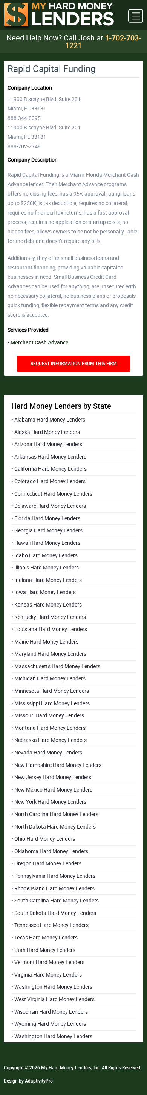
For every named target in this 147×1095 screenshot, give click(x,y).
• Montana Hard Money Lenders (48, 728)
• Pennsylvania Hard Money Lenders (53, 876)
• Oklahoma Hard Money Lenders (49, 851)
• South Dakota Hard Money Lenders (53, 913)
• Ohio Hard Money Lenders (43, 839)
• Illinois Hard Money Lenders (45, 568)
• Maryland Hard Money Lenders (48, 654)
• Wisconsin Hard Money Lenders (49, 1012)
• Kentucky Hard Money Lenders (48, 617)
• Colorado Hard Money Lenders (48, 481)
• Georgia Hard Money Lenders (47, 530)
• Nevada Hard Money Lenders (46, 753)
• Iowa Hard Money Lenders (43, 592)
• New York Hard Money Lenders (48, 802)
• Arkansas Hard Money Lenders (48, 457)
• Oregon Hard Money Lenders (46, 863)
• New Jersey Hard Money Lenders (51, 777)
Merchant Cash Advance (40, 342)
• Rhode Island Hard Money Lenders (53, 888)
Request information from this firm (74, 363)
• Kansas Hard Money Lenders (46, 605)
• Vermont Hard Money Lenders (47, 962)
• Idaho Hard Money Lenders (44, 555)
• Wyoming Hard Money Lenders (48, 1024)
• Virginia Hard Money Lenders (46, 975)
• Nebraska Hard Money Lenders (49, 740)
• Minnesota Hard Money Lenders (50, 691)
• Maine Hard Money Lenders (44, 642)
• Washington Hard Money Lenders (51, 987)
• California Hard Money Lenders (49, 469)
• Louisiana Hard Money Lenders (49, 629)
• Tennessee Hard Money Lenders (50, 925)
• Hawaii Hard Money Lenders (45, 543)
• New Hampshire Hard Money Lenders (56, 765)
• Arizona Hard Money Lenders (46, 444)
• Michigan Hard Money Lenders (48, 678)
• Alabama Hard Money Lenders (48, 420)
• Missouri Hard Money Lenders (47, 715)
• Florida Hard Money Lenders (45, 518)
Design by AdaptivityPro (28, 1081)
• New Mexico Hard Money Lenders (51, 790)
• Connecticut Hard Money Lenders (51, 494)
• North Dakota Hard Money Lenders (53, 827)
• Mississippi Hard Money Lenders (50, 703)
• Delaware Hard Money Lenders (48, 506)
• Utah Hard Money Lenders (43, 950)
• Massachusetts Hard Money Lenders (55, 666)
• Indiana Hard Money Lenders (46, 580)
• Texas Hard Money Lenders (44, 938)
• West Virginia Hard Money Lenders (53, 999)
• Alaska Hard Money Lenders (45, 432)
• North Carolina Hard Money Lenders (54, 814)
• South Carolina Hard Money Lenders (55, 900)
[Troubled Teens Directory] (59, 16)
